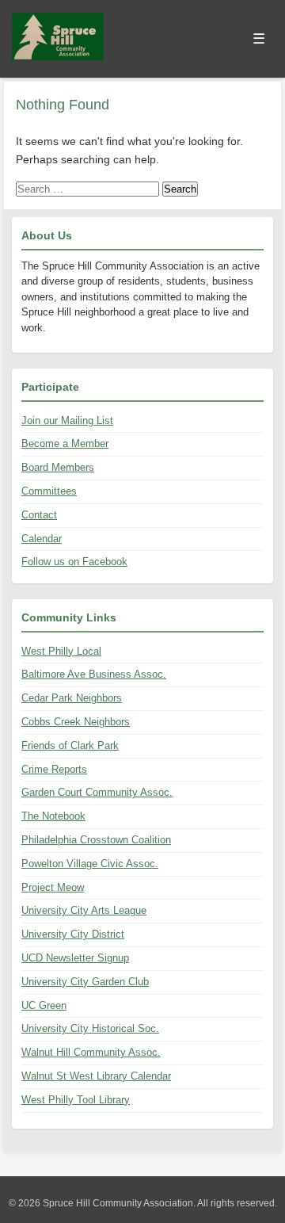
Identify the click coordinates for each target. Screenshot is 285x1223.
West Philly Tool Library (75, 1100)
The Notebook (53, 816)
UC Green (43, 1005)
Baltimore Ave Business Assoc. (93, 674)
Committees (49, 491)
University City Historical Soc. (90, 1028)
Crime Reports (54, 769)
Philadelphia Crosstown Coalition (96, 840)
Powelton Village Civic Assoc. (89, 863)
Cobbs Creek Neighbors (75, 722)
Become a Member (64, 443)
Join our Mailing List (67, 420)
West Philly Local (61, 651)
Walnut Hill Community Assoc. (91, 1052)
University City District (72, 934)
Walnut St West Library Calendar (96, 1076)
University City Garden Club (85, 982)
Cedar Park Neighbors (71, 698)
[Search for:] (89, 188)
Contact (39, 515)
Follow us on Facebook (74, 562)
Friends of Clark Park (70, 745)
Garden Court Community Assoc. (97, 792)
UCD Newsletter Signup (75, 958)
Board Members (57, 467)
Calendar (41, 539)
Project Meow (52, 887)
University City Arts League (83, 910)
